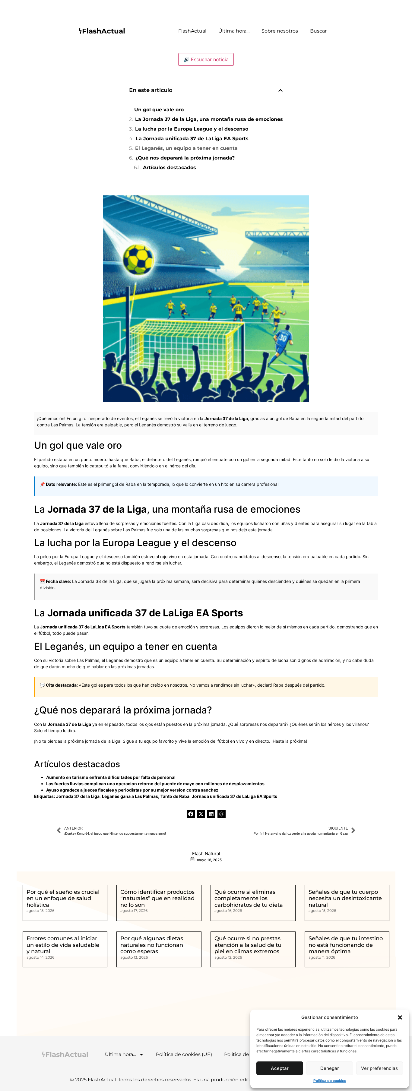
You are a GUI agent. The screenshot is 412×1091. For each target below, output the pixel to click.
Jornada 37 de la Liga (226, 418)
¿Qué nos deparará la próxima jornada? (185, 158)
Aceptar (280, 1068)
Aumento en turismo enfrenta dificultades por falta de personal (111, 777)
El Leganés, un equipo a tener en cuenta (186, 148)
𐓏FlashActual (101, 31)
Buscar (318, 31)
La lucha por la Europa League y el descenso (191, 129)
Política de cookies (329, 1080)
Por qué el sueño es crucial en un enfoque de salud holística (63, 898)
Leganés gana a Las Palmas (130, 796)
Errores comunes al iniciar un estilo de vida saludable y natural (63, 945)
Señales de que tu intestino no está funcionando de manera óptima (346, 945)
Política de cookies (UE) (184, 1054)
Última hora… (233, 31)
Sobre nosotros (279, 31)
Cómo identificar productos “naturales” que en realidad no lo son (157, 898)
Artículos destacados (169, 167)
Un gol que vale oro (159, 109)
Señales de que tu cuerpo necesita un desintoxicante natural (345, 898)
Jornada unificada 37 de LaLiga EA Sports (145, 613)
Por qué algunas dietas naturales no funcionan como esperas (151, 945)
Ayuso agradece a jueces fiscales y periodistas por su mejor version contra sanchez (132, 789)
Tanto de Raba (174, 796)
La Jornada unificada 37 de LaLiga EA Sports (192, 138)
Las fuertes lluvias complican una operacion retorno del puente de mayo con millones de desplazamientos (155, 783)
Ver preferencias (379, 1068)
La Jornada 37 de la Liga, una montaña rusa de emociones (209, 119)
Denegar (329, 1068)
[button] (400, 1017)
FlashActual (192, 31)
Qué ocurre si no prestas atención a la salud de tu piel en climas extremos (247, 945)
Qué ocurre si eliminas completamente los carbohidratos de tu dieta (248, 898)
